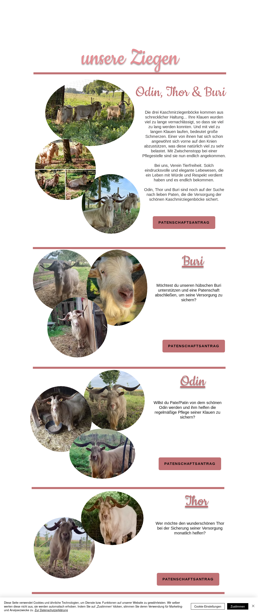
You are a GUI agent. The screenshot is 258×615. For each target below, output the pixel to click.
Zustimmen (238, 606)
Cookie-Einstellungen (207, 606)
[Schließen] (253, 606)
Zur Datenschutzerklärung (51, 610)
